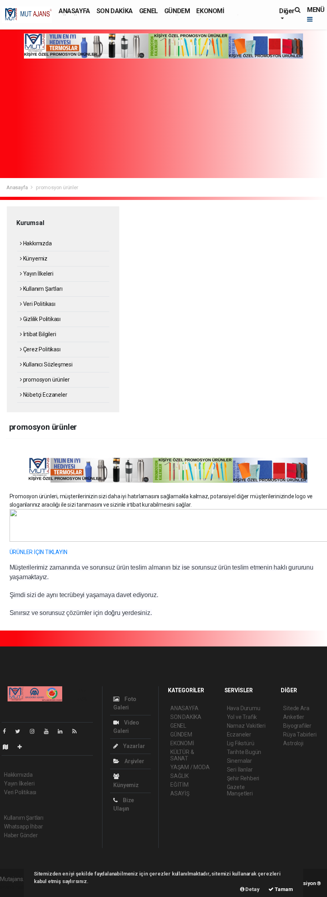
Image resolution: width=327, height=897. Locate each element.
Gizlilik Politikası (41, 319)
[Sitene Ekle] (23, 747)
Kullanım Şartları (42, 289)
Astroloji (293, 743)
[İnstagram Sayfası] (35, 731)
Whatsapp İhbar (23, 826)
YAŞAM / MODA (190, 767)
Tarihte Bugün (244, 752)
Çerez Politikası (41, 349)
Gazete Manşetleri (240, 790)
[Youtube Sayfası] (49, 731)
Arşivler (133, 761)
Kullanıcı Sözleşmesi (47, 364)
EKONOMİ (210, 11)
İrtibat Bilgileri (39, 334)
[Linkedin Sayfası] (63, 731)
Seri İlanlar (240, 769)
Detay (252, 889)
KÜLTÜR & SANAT (182, 755)
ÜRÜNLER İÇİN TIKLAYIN (38, 552)
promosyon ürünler (45, 379)
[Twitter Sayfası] (21, 731)
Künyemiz (34, 258)
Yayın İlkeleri (37, 273)
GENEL (148, 11)
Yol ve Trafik (242, 717)
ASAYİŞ (179, 793)
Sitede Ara (296, 708)
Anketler (293, 717)
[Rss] (77, 731)
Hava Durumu (243, 708)
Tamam (283, 889)
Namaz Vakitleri (246, 726)
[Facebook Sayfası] (7, 731)
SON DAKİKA (115, 11)
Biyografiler (297, 726)
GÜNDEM (177, 11)
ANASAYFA (74, 11)
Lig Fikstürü (240, 743)
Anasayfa (17, 187)
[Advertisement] (163, 118)
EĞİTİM (179, 784)
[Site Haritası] (9, 747)
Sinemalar (239, 761)
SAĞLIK (179, 776)
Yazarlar (133, 746)
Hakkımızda (37, 243)
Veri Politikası (38, 304)
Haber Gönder (21, 835)
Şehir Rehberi (243, 778)
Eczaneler (239, 734)
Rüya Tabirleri (299, 734)
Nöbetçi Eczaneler (44, 395)
